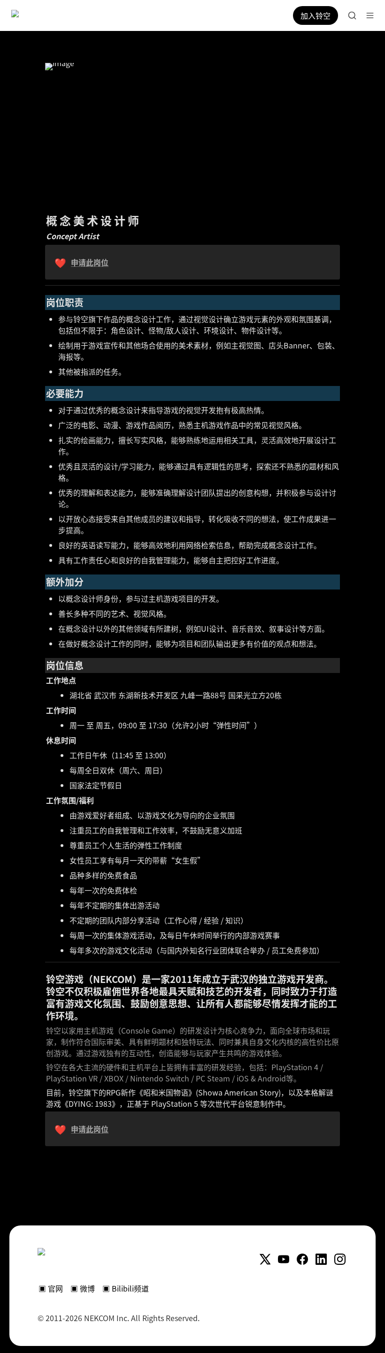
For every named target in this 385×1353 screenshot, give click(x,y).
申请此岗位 (89, 262)
